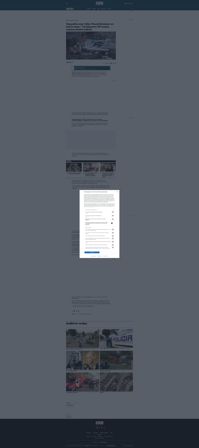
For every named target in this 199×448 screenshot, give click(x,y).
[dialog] (99, 224)
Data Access (99, 256)
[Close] (117, 192)
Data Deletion (93, 256)
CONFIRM (92, 252)
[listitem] (99, 209)
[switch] (112, 212)
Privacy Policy (105, 256)
